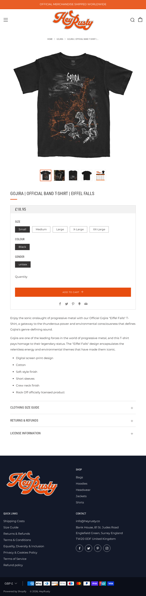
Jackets (81, 496)
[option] (73, 105)
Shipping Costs (14, 521)
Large (60, 229)
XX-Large (99, 229)
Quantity (21, 276)
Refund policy (13, 565)
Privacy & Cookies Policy (20, 552)
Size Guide (10, 527)
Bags (79, 477)
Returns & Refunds (16, 533)
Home (49, 39)
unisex (23, 264)
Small (22, 229)
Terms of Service (14, 559)
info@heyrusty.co (88, 521)
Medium (41, 229)
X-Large (78, 229)
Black (22, 246)
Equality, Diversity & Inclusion (23, 546)
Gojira (60, 39)
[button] (45, 175)
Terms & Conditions (17, 540)
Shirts (80, 502)
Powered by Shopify (14, 591)
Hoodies (81, 483)
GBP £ (9, 583)
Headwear (83, 490)
